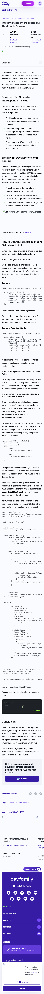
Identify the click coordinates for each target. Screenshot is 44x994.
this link (27, 232)
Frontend (5, 18)
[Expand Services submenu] (39, 927)
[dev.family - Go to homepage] (5, 3)
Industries (7, 933)
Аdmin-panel (15, 854)
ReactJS (6, 854)
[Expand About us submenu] (39, 920)
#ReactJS (13, 802)
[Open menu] (40, 3)
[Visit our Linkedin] (41, 794)
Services (7, 927)
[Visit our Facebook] (30, 794)
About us (7, 920)
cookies (34, 972)
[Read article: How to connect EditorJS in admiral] (18, 840)
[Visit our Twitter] (35, 794)
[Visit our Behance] (19, 899)
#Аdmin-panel (24, 802)
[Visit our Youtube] (32, 899)
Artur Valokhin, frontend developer (15, 845)
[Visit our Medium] (35, 893)
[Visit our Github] (12, 899)
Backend (21, 18)
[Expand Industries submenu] (39, 933)
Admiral (30, 18)
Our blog (7, 907)
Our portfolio (9, 913)
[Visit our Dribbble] (25, 899)
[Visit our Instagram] (22, 893)
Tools (13, 18)
